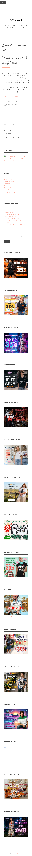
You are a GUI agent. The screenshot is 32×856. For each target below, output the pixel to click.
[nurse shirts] (16, 464)
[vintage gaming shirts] (16, 427)
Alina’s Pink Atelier (9, 179)
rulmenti (5, 102)
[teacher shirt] (16, 314)
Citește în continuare (11, 96)
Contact (6, 186)
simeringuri (12, 104)
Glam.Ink (19, 854)
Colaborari (7, 183)
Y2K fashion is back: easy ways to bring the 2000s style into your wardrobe (14, 220)
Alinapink (16, 20)
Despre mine (8, 188)
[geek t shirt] (16, 728)
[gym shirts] (16, 277)
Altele (11, 101)
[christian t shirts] (16, 653)
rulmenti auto (13, 102)
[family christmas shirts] (16, 539)
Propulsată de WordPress (19, 852)
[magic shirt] (16, 836)
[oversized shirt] (16, 502)
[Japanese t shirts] (16, 691)
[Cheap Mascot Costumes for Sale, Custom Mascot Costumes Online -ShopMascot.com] (16, 160)
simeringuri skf (21, 104)
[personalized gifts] (16, 799)
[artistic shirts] (16, 352)
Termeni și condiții (9, 192)
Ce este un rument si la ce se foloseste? (15, 60)
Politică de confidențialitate (12, 190)
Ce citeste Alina (9, 181)
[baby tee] (16, 389)
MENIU (3, 2)
